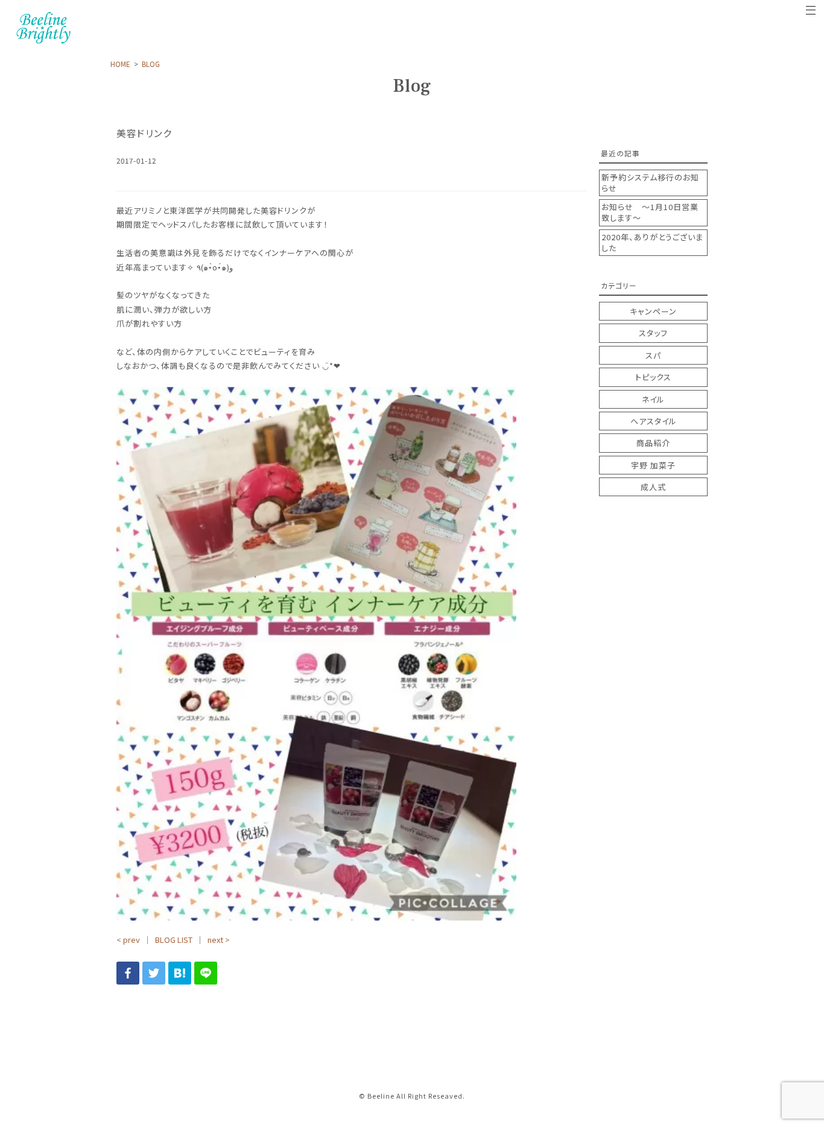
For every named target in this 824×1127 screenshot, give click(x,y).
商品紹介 (653, 443)
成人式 (653, 487)
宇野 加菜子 (653, 465)
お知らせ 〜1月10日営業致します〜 (650, 212)
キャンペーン (653, 311)
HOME (120, 64)
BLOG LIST (173, 939)
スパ (653, 355)
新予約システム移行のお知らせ (650, 183)
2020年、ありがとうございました (652, 243)
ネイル (653, 399)
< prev (128, 939)
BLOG (151, 64)
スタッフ (653, 333)
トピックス (653, 377)
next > (219, 939)
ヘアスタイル (653, 421)
